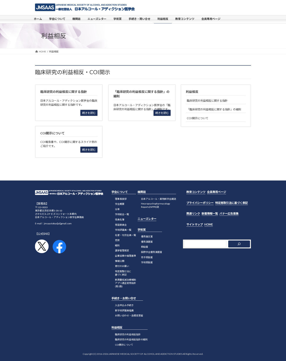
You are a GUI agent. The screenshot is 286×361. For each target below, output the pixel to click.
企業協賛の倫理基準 (125, 255)
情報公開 (119, 261)
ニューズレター (147, 218)
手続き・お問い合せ (123, 298)
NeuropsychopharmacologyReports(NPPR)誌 (155, 205)
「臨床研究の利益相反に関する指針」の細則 (214, 109)
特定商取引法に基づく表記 (123, 273)
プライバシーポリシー (200, 202)
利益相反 (192, 91)
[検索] (239, 244)
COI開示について (197, 118)
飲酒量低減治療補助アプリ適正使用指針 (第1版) (125, 283)
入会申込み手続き (124, 305)
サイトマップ (194, 224)
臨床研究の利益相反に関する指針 (207, 100)
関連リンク (193, 213)
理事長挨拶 (121, 198)
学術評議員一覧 (123, 229)
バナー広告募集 (229, 213)
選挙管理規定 (122, 250)
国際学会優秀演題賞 (151, 252)
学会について (119, 192)
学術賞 (142, 229)
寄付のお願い (122, 266)
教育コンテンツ (195, 192)
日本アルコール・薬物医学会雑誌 (158, 198)
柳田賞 (144, 247)
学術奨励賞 (147, 262)
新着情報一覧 (210, 213)
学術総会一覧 (122, 214)
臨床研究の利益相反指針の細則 (131, 339)
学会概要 (119, 204)
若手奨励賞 (147, 257)
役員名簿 (119, 219)
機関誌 (142, 192)
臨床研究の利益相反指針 (128, 334)
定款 (117, 240)
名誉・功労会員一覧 (125, 235)
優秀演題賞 (147, 241)
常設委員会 (121, 224)
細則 (117, 245)
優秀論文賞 (147, 236)
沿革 (117, 209)
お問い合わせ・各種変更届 (129, 315)
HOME (208, 224)
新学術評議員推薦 (124, 310)
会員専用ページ (216, 192)
